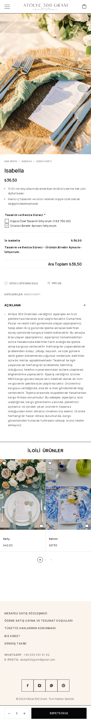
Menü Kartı (44, 161)
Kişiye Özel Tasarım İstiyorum (40, 221)
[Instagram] (40, 685)
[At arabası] (84, 6)
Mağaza (27, 161)
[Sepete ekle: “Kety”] (41, 525)
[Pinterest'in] (63, 685)
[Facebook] (28, 685)
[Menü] (7, 6)
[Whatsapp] (51, 685)
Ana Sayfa (10, 161)
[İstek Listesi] (4, 463)
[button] (40, 559)
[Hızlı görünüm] (4, 470)
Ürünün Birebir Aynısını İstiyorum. (33, 226)
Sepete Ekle (59, 713)
